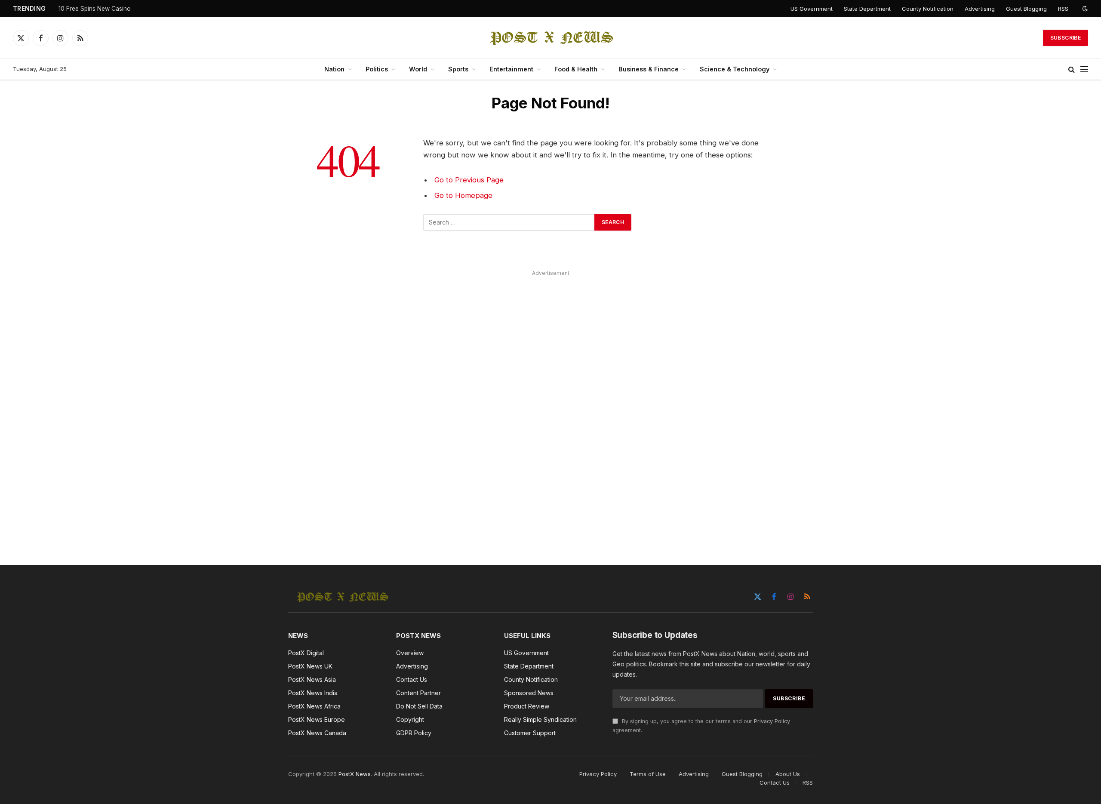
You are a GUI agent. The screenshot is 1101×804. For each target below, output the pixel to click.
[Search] (1071, 69)
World (418, 69)
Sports (458, 69)
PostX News (354, 773)
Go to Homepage (463, 195)
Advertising (980, 8)
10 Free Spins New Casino (94, 8)
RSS (1063, 8)
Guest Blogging (1026, 8)
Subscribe (1065, 37)
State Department (867, 8)
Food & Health (575, 69)
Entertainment (511, 69)
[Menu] (1084, 69)
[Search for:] (509, 222)
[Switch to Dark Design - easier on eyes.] (1084, 9)
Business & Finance (648, 69)
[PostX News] (551, 38)
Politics (377, 69)
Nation (334, 69)
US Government (811, 8)
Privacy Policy (772, 721)
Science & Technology (734, 69)
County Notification (927, 8)
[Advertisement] (550, 408)
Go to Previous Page (469, 180)
